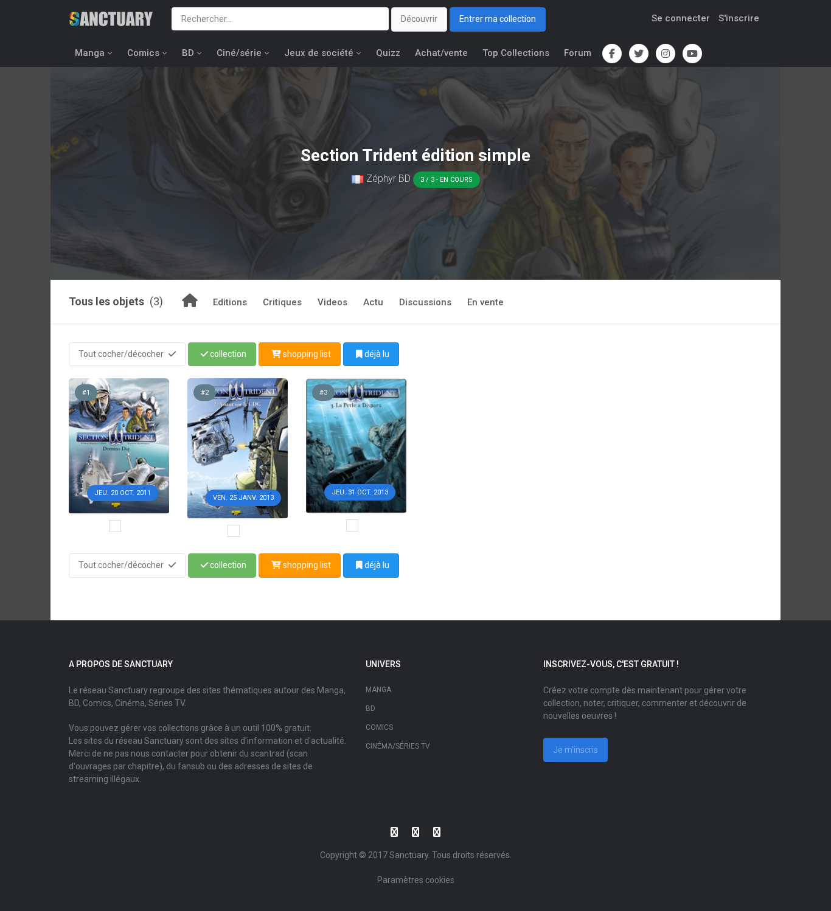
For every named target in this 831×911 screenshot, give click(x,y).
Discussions (425, 302)
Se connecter (681, 18)
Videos (332, 302)
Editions (230, 302)
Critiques (282, 302)
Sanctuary (408, 855)
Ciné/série (239, 52)
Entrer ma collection (497, 19)
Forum (577, 52)
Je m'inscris (575, 750)
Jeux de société (318, 52)
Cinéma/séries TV (398, 746)
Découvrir (419, 19)
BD (188, 52)
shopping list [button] (306, 354)
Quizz (388, 52)
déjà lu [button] (376, 354)
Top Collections (515, 52)
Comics (143, 52)
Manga (90, 52)
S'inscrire (738, 18)
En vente (485, 302)
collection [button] (227, 354)
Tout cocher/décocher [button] (121, 354)
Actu (373, 302)
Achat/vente (441, 52)
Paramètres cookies (415, 880)
